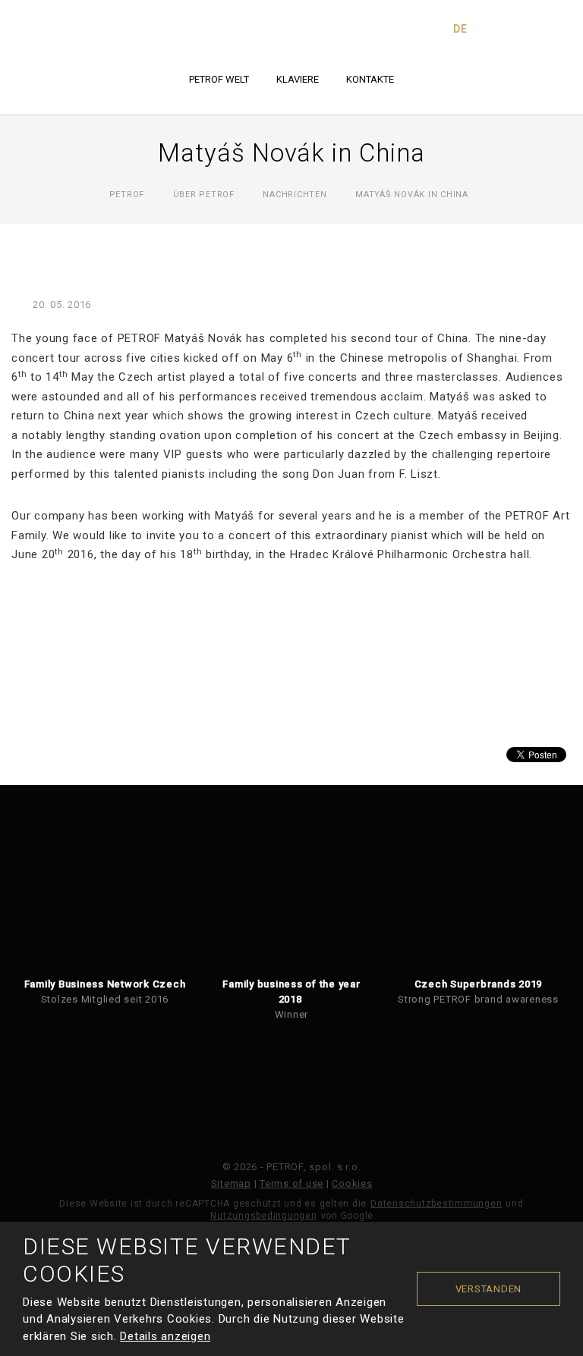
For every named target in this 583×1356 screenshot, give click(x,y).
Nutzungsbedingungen (263, 1215)
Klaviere (297, 79)
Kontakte (370, 79)
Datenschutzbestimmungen (436, 1203)
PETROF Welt (219, 79)
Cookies (352, 1183)
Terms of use (291, 1183)
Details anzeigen (165, 1336)
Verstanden (488, 1289)
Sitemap (231, 1183)
